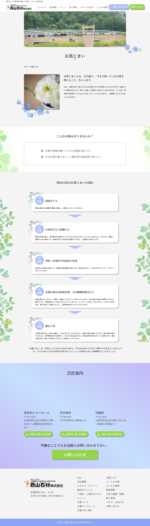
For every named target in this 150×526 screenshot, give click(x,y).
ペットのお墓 (112, 481)
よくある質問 (102, 7)
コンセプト (41, 7)
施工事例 (73, 7)
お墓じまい (111, 477)
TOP (25, 66)
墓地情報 (110, 489)
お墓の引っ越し (85, 510)
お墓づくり (82, 502)
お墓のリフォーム (86, 506)
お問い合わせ (137, 6)
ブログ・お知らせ (86, 7)
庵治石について (85, 489)
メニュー (63, 7)
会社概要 (53, 7)
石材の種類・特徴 (115, 493)
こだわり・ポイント (87, 485)
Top (79, 477)
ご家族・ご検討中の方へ (89, 493)
